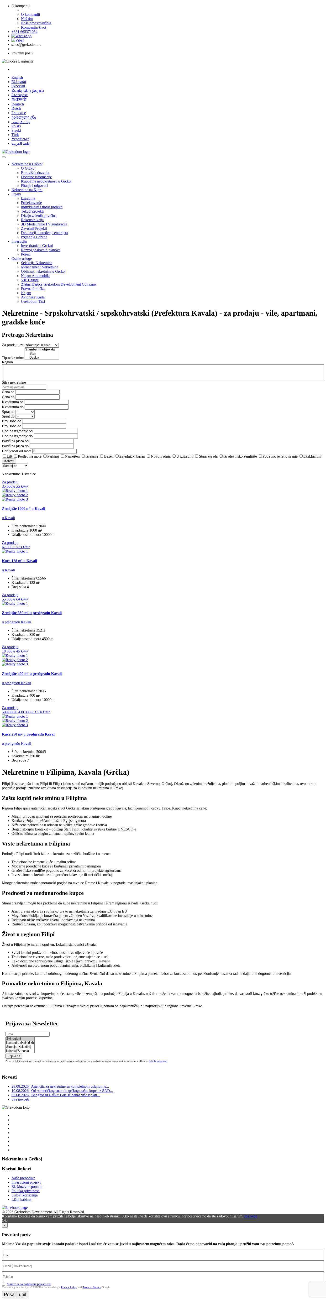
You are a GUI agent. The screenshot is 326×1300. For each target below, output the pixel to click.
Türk (15, 135)
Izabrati (9, 461)
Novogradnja (161, 456)
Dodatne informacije (36, 177)
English (17, 77)
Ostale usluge (21, 258)
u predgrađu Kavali (16, 622)
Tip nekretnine (13, 358)
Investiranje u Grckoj (37, 246)
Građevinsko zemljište (240, 456)
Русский (18, 86)
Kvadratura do (13, 407)
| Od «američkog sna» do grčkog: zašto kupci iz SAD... (62, 1091)
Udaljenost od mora (17, 451)
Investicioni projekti (26, 1182)
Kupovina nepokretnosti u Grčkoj (46, 181)
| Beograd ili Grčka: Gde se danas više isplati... (55, 1095)
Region (7, 362)
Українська (20, 139)
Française (18, 113)
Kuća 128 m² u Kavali (19, 561)
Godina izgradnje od (17, 431)
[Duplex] (42, 358)
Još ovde (250, 1216)
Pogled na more (30, 456)
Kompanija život (33, 27)
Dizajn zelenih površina (39, 216)
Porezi (26, 254)
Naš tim (27, 19)
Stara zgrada (208, 456)
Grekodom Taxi (33, 301)
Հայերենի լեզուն (27, 91)
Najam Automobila (35, 276)
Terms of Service (92, 1287)
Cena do (8, 397)
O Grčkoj (28, 168)
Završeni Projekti (34, 228)
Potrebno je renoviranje (280, 456)
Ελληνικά (18, 82)
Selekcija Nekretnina (36, 263)
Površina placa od (15, 441)
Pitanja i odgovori (34, 185)
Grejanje (91, 456)
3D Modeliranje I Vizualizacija (44, 224)
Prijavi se (13, 1056)
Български (19, 95)
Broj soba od (11, 421)
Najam (26, 293)
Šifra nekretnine (14, 382)
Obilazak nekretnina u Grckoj (43, 271)
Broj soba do (11, 426)
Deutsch (17, 104)
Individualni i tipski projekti (42, 207)
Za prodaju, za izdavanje (20, 345)
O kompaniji (30, 14)
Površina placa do (15, 446)
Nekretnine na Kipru (26, 190)
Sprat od (8, 412)
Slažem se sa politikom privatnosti (29, 1284)
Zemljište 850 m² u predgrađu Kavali (32, 613)
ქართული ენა (23, 117)
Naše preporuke (23, 1178)
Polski (16, 126)
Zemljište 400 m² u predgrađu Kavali (32, 674)
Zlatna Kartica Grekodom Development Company (59, 284)
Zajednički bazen (132, 456)
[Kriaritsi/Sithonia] (20, 1051)
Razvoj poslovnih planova (40, 250)
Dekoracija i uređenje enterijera (44, 233)
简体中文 (19, 99)
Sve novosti (20, 1099)
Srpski (16, 130)
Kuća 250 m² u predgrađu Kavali (28, 734)
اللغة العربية (20, 143)
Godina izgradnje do (17, 436)
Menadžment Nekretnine (39, 267)
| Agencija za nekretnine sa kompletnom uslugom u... (60, 1086)
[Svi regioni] (20, 1039)
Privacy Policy (69, 1287)
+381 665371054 (24, 32)
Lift (9, 456)
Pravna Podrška (33, 289)
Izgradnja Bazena (34, 237)
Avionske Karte (33, 297)
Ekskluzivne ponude (26, 1187)
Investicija (19, 241)
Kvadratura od (13, 402)
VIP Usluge (30, 280)
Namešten (72, 456)
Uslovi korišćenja (24, 1195)
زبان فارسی (21, 122)
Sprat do (8, 416)
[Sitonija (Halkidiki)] (20, 1047)
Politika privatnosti (158, 1061)
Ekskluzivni (312, 456)
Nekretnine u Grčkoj (26, 164)
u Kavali (8, 518)
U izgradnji (184, 456)
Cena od (8, 392)
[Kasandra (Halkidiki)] (20, 1043)
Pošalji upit (15, 1294)
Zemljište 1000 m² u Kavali (23, 508)
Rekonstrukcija (32, 220)
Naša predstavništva (36, 23)
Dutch (16, 108)
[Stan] (42, 354)
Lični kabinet (21, 1199)
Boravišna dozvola (35, 173)
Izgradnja (28, 198)
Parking (53, 456)
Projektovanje (31, 203)
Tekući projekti (32, 211)
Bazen (109, 456)
